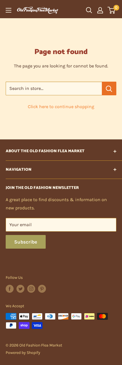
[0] (111, 10)
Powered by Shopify (23, 352)
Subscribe (25, 242)
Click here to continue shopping (61, 106)
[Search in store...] (109, 88)
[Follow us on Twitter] (20, 289)
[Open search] (89, 10)
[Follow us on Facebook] (10, 289)
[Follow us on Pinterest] (42, 289)
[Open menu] (8, 10)
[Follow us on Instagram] (31, 289)
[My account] (100, 10)
